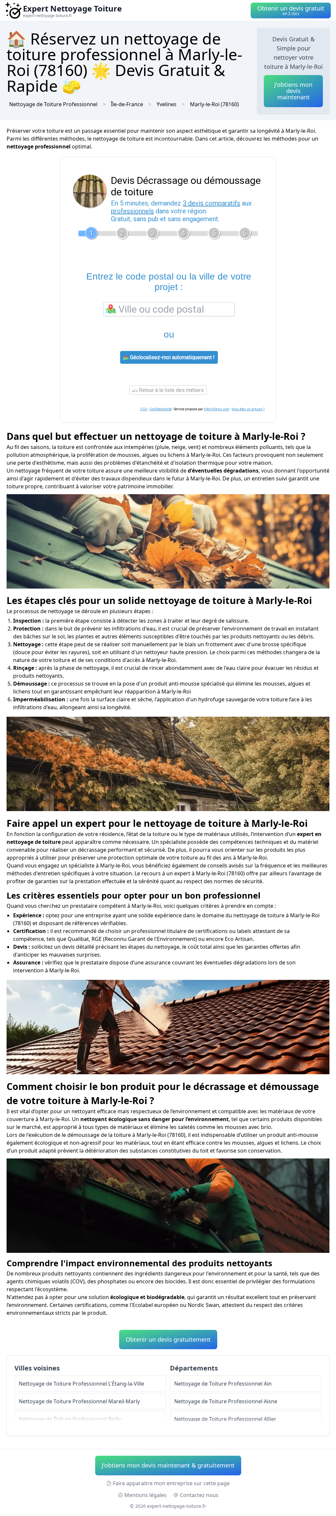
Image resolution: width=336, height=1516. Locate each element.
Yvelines (167, 104)
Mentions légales (145, 1495)
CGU (143, 409)
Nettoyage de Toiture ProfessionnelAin (223, 1383)
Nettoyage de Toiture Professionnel (53, 104)
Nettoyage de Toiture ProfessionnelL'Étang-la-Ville (81, 1383)
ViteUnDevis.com (216, 409)
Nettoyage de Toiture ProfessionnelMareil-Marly (79, 1401)
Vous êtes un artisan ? (248, 409)
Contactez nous (199, 1495)
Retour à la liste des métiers (170, 390)
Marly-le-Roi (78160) (214, 104)
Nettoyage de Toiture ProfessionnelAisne (225, 1401)
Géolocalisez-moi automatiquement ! (172, 357)
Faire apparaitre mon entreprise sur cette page (171, 1483)
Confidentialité (161, 409)
